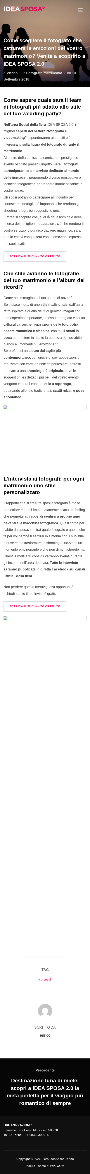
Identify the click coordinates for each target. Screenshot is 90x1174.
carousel (45, 979)
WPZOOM (57, 1165)
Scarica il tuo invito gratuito (34, 256)
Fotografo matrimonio (44, 73)
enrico (12, 73)
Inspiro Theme (36, 1165)
